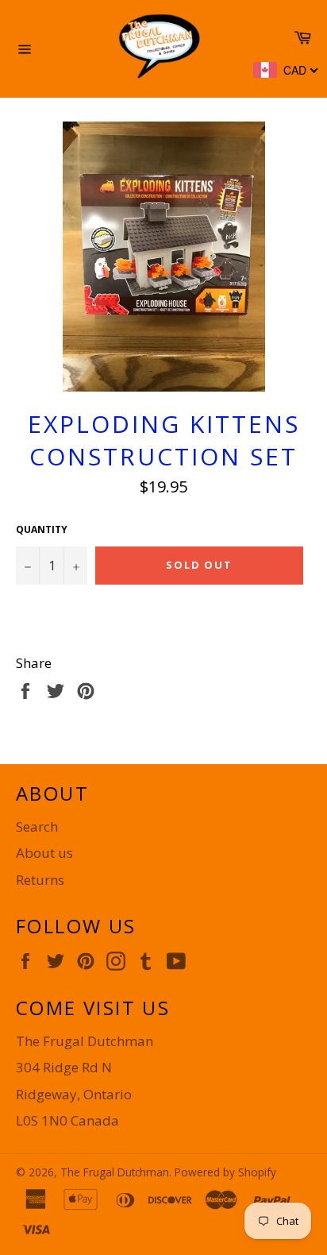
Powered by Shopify (225, 1172)
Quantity (41, 529)
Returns (40, 880)
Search (37, 826)
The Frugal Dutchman (114, 1172)
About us (44, 853)
